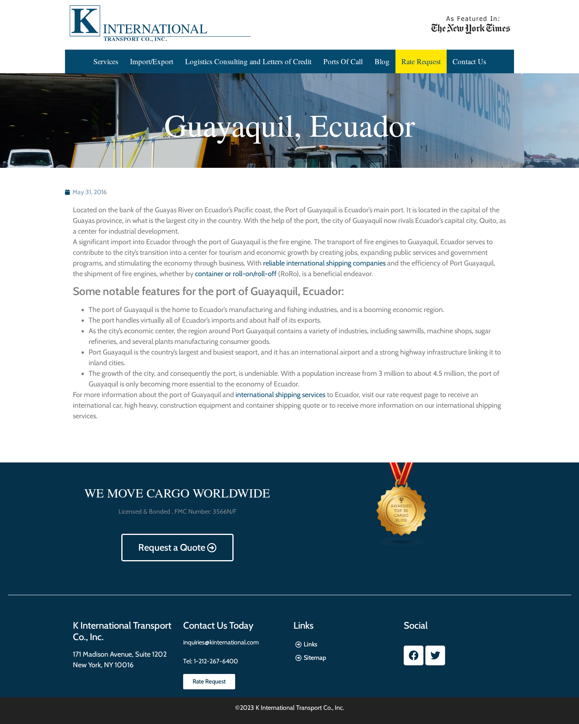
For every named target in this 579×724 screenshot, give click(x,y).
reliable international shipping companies (324, 263)
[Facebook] (413, 655)
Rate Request (421, 61)
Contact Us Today (218, 625)
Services (105, 61)
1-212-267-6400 (215, 661)
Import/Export (151, 61)
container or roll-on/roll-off (236, 273)
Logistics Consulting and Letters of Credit (248, 61)
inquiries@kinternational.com (221, 642)
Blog (382, 61)
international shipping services (280, 394)
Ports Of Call (343, 61)
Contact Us (469, 61)
